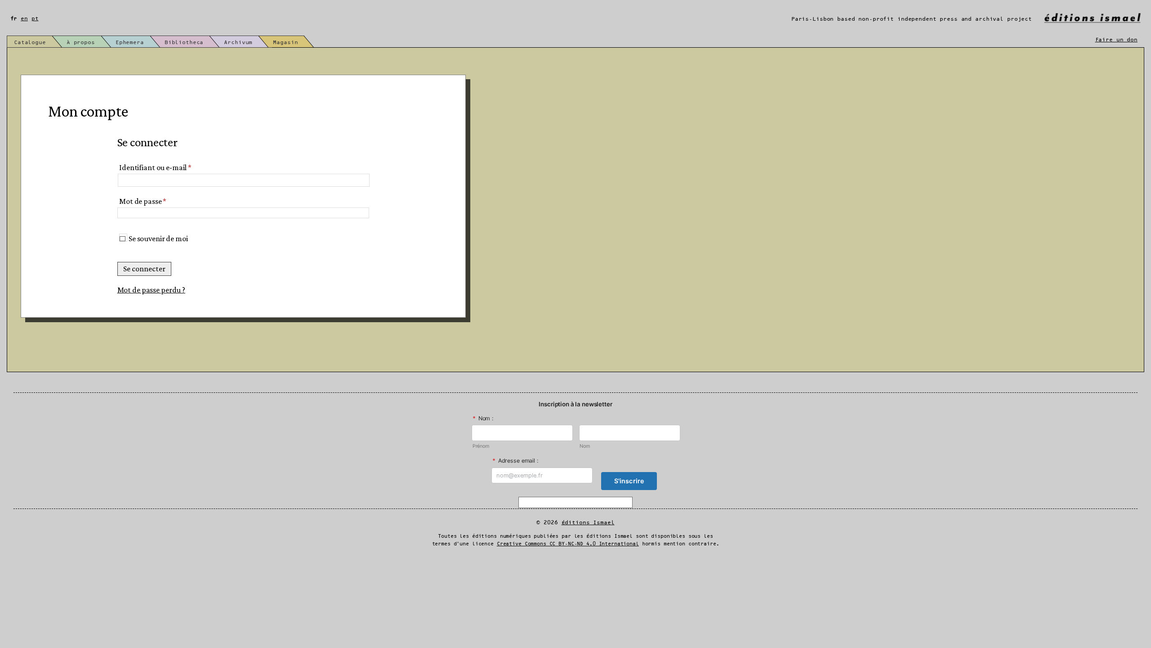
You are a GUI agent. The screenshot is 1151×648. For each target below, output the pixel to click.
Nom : (483, 418)
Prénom (481, 446)
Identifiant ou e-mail (155, 167)
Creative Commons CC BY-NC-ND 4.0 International (568, 544)
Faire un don (1116, 39)
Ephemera (130, 42)
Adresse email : (515, 460)
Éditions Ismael (588, 522)
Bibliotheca (184, 42)
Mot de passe (142, 201)
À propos (81, 42)
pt (35, 18)
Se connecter (144, 268)
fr (14, 18)
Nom (585, 446)
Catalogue (30, 42)
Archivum (238, 42)
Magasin (285, 42)
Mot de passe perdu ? (151, 289)
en (24, 18)
